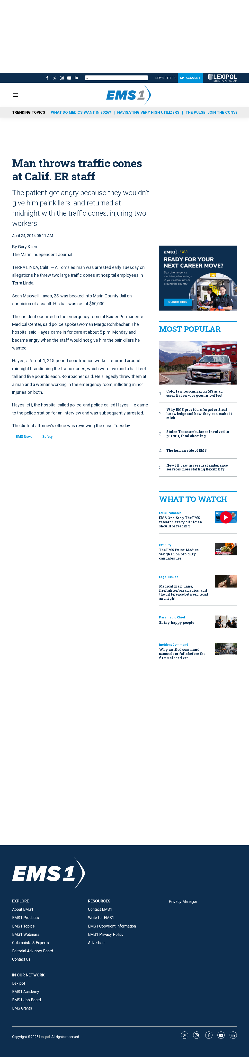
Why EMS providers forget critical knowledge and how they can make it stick (199, 414)
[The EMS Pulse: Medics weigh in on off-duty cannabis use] (226, 549)
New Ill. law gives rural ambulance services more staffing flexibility (197, 467)
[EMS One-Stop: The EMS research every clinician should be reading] (226, 517)
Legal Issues (168, 577)
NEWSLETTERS (165, 78)
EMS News (24, 437)
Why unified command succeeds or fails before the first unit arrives (182, 653)
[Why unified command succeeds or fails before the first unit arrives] (226, 649)
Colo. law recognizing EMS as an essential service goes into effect (194, 393)
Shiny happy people (176, 622)
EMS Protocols (170, 513)
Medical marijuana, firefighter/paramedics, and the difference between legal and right (183, 592)
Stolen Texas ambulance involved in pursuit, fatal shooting (197, 434)
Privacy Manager (183, 901)
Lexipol (44, 1037)
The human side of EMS (186, 451)
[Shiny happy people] (226, 622)
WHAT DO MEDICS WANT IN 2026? (81, 112)
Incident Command (173, 644)
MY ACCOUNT (190, 78)
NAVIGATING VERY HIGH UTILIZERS (148, 112)
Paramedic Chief (172, 617)
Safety (47, 437)
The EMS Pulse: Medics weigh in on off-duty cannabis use (178, 554)
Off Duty (165, 545)
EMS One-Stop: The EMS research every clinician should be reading (180, 521)
